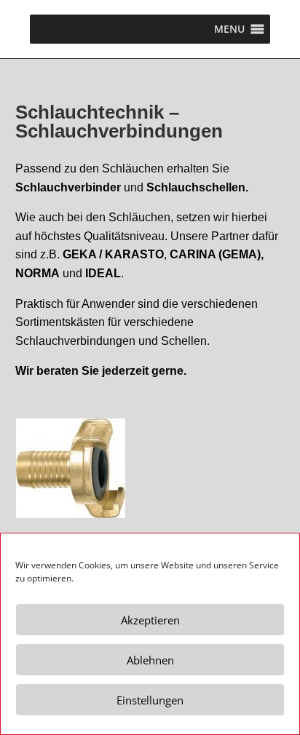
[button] (229, 29)
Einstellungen (150, 700)
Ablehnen (150, 660)
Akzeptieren (150, 620)
